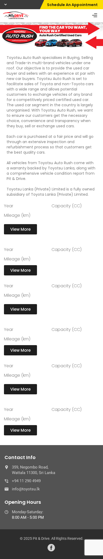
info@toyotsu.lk (26, 489)
